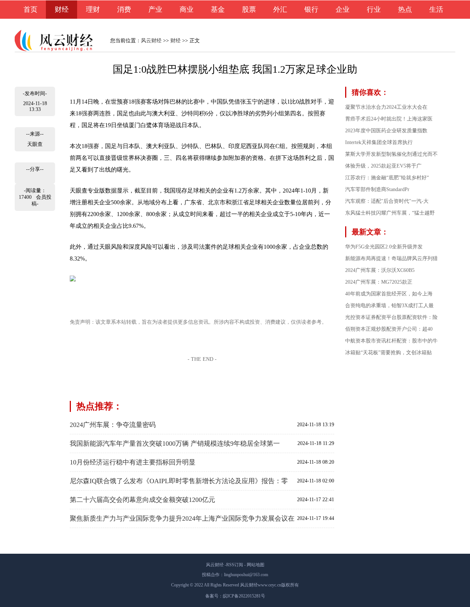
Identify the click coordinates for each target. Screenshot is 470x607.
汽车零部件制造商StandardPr (377, 189)
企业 (343, 9)
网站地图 (255, 564)
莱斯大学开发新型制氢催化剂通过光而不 (391, 154)
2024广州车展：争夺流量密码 (113, 424)
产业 (155, 9)
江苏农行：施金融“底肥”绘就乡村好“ (387, 177)
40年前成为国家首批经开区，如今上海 (389, 294)
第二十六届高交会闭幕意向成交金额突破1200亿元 (142, 499)
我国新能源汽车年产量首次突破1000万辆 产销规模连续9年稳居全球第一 (175, 443)
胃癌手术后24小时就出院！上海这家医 (389, 119)
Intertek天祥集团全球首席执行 (379, 142)
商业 (187, 9)
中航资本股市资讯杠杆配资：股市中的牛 (391, 341)
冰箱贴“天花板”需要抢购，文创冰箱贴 (388, 352)
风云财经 (151, 40)
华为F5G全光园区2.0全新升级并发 (384, 246)
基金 (218, 9)
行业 (374, 9)
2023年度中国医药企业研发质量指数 (386, 130)
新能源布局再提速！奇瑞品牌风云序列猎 (391, 258)
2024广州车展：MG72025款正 (378, 282)
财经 (62, 9)
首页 (30, 9)
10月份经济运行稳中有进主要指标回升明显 (132, 462)
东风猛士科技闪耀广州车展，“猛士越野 (390, 213)
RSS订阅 (234, 564)
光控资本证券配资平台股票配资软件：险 (391, 317)
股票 (249, 9)
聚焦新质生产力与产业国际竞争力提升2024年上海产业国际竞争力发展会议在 (182, 518)
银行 (311, 9)
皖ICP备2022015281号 (244, 596)
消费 (124, 9)
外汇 (280, 9)
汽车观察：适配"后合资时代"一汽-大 (387, 201)
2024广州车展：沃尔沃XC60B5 (380, 270)
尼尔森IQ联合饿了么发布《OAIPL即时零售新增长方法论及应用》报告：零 (179, 481)
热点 (405, 9)
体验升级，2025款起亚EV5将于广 (383, 166)
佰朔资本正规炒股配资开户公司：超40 (389, 329)
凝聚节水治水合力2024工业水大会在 (386, 107)
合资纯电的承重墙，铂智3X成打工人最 (389, 305)
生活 (436, 9)
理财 (93, 9)
